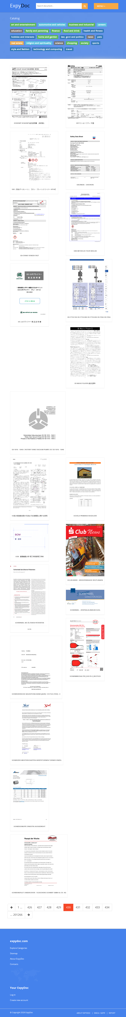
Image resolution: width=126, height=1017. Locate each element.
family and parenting (37, 30)
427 (39, 907)
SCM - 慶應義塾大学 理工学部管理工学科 (30, 556)
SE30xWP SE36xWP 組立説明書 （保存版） (29, 123)
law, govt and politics (72, 37)
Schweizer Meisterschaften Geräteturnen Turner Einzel (37, 760)
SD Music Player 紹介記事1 (85, 383)
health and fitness (93, 30)
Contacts (14, 964)
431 (78, 907)
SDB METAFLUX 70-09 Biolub (85, 251)
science (59, 43)
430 (68, 907)
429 (58, 907)
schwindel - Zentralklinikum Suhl (85, 610)
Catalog (15, 18)
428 (49, 907)
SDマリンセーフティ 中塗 (85, 123)
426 (29, 907)
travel (69, 49)
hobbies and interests (22, 37)
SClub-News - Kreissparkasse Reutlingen (85, 580)
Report (112, 1013)
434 (107, 907)
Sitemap (14, 953)
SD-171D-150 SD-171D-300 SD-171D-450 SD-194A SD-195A (88, 317)
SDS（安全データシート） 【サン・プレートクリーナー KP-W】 (34, 189)
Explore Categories (18, 948)
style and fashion (20, 49)
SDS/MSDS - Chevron (85, 185)
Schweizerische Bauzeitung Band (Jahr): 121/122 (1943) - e (36, 694)
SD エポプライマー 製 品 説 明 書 (29, 322)
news (90, 37)
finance (56, 30)
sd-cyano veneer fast (29, 255)
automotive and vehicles (52, 24)
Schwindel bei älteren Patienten (29, 623)
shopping (72, 43)
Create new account (19, 1000)
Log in (13, 994)
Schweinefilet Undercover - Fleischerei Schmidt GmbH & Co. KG (39, 892)
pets (99, 37)
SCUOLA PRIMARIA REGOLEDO (85, 516)
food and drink (72, 30)
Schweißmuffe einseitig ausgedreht (29, 826)
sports (95, 43)
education (16, 30)
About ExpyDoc (17, 958)
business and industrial (81, 24)
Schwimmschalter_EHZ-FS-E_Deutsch (85, 676)
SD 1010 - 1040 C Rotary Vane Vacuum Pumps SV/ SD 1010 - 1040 (38, 449)
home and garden (47, 37)
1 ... (20, 907)
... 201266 (16, 914)
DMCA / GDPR (99, 1013)
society (84, 43)
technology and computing (47, 49)
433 (97, 907)
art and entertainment (23, 24)
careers (102, 24)
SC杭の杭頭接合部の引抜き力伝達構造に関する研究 (29, 516)
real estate (16, 43)
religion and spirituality (38, 43)
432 (87, 907)
